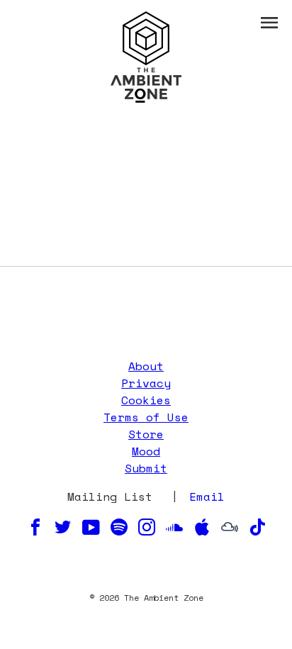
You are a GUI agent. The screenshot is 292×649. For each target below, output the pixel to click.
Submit (146, 468)
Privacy (146, 383)
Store (146, 434)
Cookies (146, 400)
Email (207, 496)
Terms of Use (146, 417)
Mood (146, 451)
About (146, 366)
